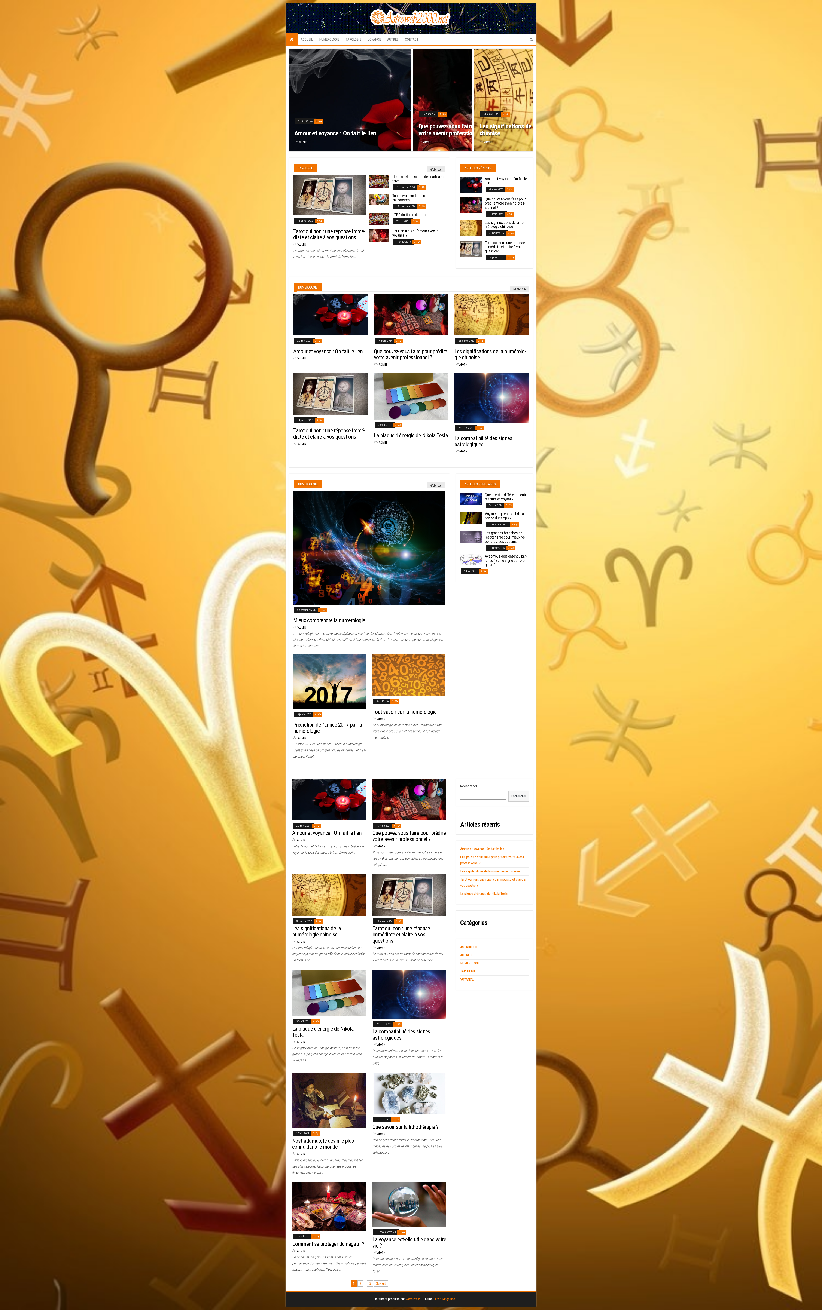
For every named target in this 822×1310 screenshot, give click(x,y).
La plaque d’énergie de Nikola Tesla (411, 435)
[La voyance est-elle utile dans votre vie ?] (409, 1204)
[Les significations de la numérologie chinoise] (471, 228)
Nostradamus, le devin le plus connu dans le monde (323, 1144)
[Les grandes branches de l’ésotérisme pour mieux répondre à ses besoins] (471, 537)
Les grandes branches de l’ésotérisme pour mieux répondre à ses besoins (505, 537)
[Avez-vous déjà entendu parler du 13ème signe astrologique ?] (471, 560)
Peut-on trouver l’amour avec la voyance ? (415, 233)
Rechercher (468, 786)
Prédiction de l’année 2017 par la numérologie (327, 727)
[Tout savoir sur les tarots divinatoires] (379, 199)
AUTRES (393, 39)
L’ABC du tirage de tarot (409, 214)
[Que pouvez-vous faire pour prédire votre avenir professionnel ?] (471, 205)
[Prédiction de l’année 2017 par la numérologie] (329, 681)
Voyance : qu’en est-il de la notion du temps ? (504, 516)
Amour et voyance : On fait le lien (335, 133)
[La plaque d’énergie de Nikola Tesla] (411, 396)
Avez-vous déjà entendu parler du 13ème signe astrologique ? (506, 560)
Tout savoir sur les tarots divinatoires (410, 197)
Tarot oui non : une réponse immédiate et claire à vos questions (329, 234)
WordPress (413, 1299)
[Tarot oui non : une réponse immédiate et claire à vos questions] (329, 195)
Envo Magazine (445, 1299)
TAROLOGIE (353, 39)
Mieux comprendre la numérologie (329, 620)
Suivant (381, 1284)
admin (303, 142)
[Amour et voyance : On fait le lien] (471, 184)
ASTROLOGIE (469, 947)
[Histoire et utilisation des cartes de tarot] (379, 181)
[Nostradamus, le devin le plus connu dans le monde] (329, 1100)
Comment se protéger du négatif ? (328, 1244)
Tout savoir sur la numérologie (404, 712)
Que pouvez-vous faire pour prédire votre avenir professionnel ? (461, 129)
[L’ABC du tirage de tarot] (379, 219)
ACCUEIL (307, 39)
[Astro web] (292, 39)
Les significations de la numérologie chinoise (524, 129)
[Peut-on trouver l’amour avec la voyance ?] (379, 235)
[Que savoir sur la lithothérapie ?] (409, 1093)
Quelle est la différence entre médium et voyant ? (506, 497)
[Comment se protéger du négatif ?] (329, 1207)
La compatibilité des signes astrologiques (483, 441)
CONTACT (411, 39)
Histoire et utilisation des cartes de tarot (418, 178)
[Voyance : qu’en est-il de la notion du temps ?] (471, 518)
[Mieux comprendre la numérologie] (369, 547)
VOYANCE (374, 39)
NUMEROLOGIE (329, 39)
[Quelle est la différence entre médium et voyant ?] (471, 498)
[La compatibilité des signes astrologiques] (491, 397)
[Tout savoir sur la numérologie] (408, 675)
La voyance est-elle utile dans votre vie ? (409, 1242)
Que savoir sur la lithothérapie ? (405, 1127)
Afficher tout (436, 169)
